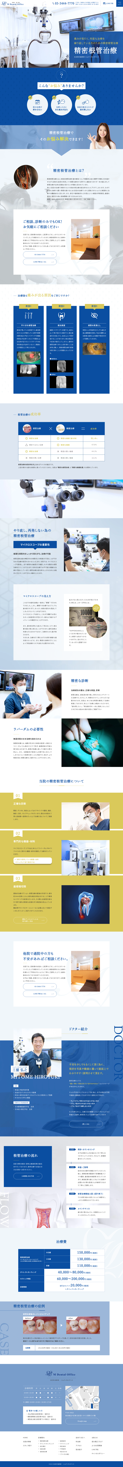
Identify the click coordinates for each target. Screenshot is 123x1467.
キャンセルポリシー (98, 1453)
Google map (82, 1421)
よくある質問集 (97, 1445)
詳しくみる (86, 1124)
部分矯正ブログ (97, 1441)
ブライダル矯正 (64, 1454)
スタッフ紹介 (27, 1445)
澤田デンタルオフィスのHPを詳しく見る (30, 920)
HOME (25, 1438)
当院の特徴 (27, 1441)
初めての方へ (80, 1438)
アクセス (78, 1445)
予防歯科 (63, 1449)
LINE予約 (95, 1449)
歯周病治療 (43, 1451)
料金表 (78, 1441)
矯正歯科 (63, 1446)
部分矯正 (43, 1446)
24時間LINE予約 (28, 1176)
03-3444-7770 (64, 3)
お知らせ (95, 1438)
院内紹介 (79, 1449)
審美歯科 (63, 1441)
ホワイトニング (64, 1444)
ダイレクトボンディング (47, 1444)
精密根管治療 (44, 1441)
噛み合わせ (63, 1451)
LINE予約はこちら (39, 262)
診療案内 (41, 1438)
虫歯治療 (43, 1449)
